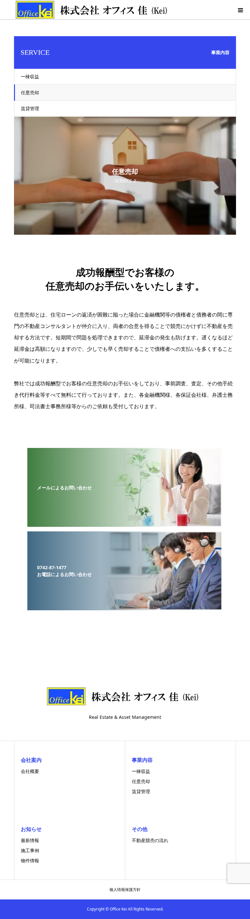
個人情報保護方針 (125, 889)
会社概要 (30, 771)
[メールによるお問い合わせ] (125, 522)
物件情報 (30, 860)
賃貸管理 (30, 108)
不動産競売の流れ (150, 840)
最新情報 (30, 840)
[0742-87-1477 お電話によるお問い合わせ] (125, 605)
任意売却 (30, 92)
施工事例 (30, 850)
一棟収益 (30, 76)
